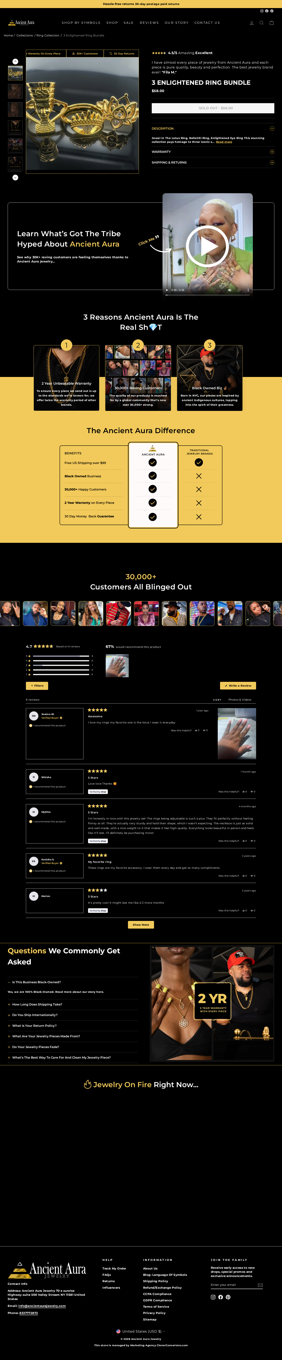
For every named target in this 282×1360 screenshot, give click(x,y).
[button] (59, 656)
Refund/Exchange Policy (162, 1287)
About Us (150, 1268)
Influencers (111, 1287)
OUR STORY (177, 23)
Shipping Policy (155, 1281)
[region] (117, 665)
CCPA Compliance (157, 1294)
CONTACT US (207, 23)
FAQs (106, 1275)
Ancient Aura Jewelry (146, 1339)
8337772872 (28, 1313)
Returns (108, 1281)
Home (8, 35)
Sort (218, 700)
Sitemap (149, 1319)
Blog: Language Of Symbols (165, 1275)
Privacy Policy (154, 1313)
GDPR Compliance (157, 1300)
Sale (129, 23)
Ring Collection (47, 35)
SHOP (112, 23)
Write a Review (242, 686)
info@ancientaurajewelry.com (42, 1306)
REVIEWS (149, 23)
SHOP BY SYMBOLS (81, 23)
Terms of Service (156, 1306)
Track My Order (114, 1268)
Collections (24, 35)
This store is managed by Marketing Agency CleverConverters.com (141, 1345)
